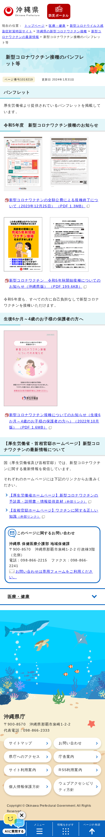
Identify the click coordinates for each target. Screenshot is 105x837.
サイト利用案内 (22, 770)
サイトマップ (20, 743)
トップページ (34, 26)
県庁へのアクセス (24, 757)
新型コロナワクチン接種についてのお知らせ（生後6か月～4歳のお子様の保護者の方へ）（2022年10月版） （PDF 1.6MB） (55, 421)
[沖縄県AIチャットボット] (14, 823)
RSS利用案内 (70, 770)
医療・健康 (57, 26)
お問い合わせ (70, 743)
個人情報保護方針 (24, 787)
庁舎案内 (66, 757)
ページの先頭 (91, 824)
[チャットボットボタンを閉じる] (22, 815)
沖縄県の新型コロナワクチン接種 (61, 31)
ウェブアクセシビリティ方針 (76, 786)
